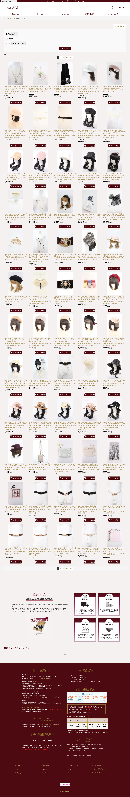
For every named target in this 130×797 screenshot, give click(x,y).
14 (67, 58)
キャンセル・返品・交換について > (51, 724)
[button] (113, 7)
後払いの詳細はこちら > (46, 678)
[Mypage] (124, 7)
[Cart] (120, 7)
